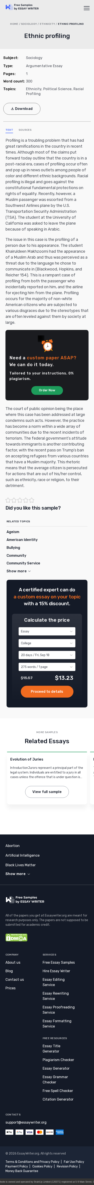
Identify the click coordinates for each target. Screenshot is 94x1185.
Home (14, 23)
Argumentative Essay (44, 66)
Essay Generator (56, 1068)
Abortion (12, 846)
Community (16, 555)
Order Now (47, 390)
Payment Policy (16, 1166)
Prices (10, 988)
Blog (9, 971)
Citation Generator (58, 1099)
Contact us (14, 979)
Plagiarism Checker (58, 1060)
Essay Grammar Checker (55, 1079)
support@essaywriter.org (26, 1122)
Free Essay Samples (59, 962)
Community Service (23, 563)
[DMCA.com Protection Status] (16, 940)
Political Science (57, 89)
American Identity (22, 540)
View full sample (47, 792)
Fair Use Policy (74, 1162)
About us (12, 962)
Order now (47, 692)
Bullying (13, 548)
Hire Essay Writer (56, 971)
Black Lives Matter (20, 865)
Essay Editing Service (54, 982)
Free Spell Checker (58, 1091)
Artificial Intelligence (22, 855)
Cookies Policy (42, 1166)
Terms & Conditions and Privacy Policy (32, 1162)
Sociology (29, 23)
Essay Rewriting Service (56, 996)
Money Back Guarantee (21, 1171)
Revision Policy (67, 1166)
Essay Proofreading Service (59, 1010)
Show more (15, 874)
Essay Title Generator (51, 1048)
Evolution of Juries (26, 759)
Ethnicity (47, 23)
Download (24, 109)
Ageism (13, 532)
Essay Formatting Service (57, 1023)
